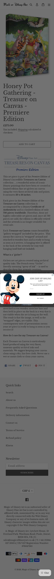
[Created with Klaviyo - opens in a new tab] (27, 305)
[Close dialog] (52, 275)
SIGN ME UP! (40, 294)
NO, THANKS (40, 298)
